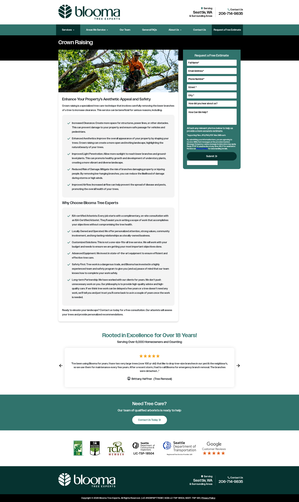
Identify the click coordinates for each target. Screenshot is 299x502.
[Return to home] (87, 480)
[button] (60, 365)
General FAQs (149, 30)
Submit (212, 156)
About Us (174, 30)
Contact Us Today (150, 420)
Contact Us (199, 30)
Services (67, 30)
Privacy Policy (202, 148)
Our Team (125, 30)
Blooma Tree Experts (109, 498)
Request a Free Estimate (227, 30)
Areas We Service (96, 30)
